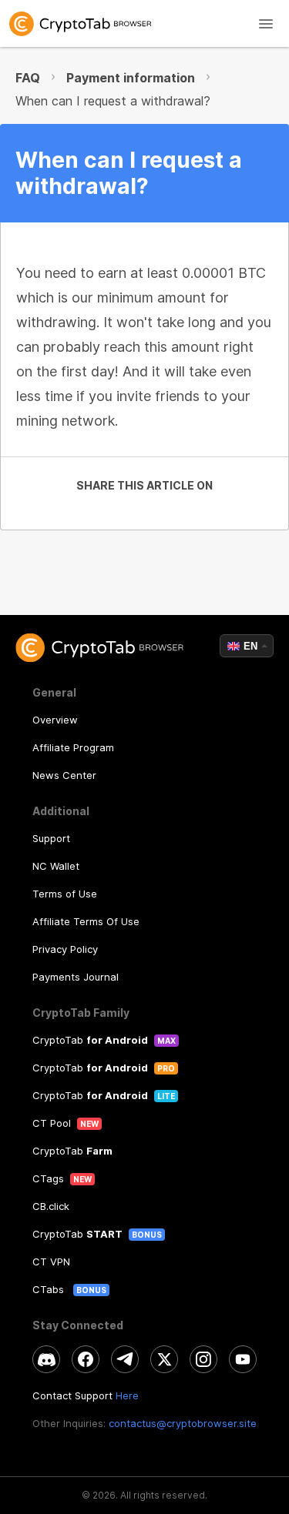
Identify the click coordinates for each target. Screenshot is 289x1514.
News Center (64, 775)
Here (127, 1395)
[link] (144, 23)
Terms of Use (64, 893)
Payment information (130, 77)
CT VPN (51, 1261)
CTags (48, 1178)
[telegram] (125, 1359)
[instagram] (203, 1359)
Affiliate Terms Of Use (85, 921)
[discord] (46, 1359)
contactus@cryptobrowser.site (183, 1423)
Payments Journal (75, 977)
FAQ (27, 77)
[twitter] (164, 1359)
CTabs (49, 1289)
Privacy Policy (65, 949)
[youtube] (243, 1359)
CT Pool (51, 1123)
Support (51, 838)
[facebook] (85, 1359)
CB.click (50, 1206)
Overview (55, 720)
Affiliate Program (73, 747)
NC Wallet (55, 866)
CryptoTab (90, 1040)
